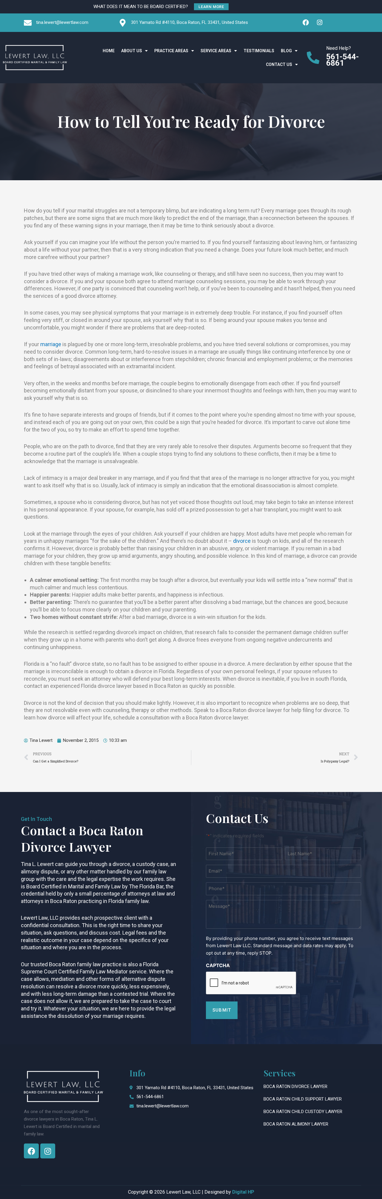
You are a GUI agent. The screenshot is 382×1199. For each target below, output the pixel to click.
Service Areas (216, 50)
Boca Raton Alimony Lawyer (296, 1124)
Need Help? (338, 48)
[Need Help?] (313, 57)
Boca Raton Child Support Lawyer (303, 1099)
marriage (50, 344)
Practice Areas (171, 50)
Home (109, 50)
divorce (242, 541)
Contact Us (279, 64)
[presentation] (251, 983)
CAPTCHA (218, 965)
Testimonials (259, 50)
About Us (131, 50)
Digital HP (243, 1192)
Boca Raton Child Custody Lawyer (303, 1111)
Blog (286, 50)
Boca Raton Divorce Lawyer (295, 1086)
